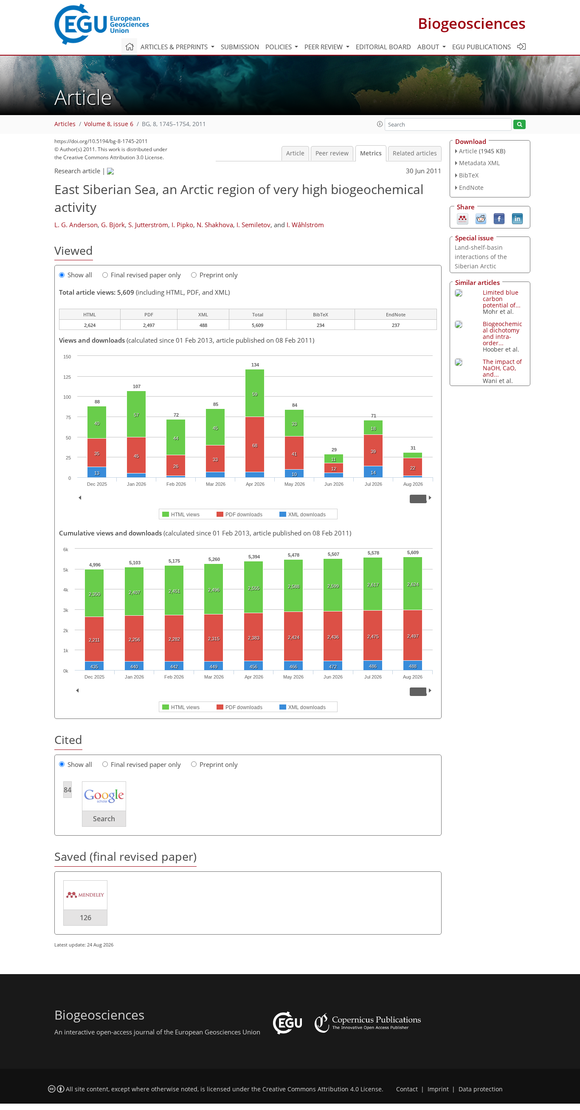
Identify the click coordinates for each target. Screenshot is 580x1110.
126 (85, 917)
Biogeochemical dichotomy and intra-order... (502, 333)
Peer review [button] (324, 46)
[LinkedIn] (517, 218)
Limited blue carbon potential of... (502, 298)
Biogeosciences (472, 23)
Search (104, 818)
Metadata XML (479, 163)
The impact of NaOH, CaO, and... (502, 368)
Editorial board (383, 46)
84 (67, 789)
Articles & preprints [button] (175, 46)
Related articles (415, 153)
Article (295, 153)
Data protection (481, 1089)
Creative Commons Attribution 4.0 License (322, 1089)
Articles (65, 124)
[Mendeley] (462, 218)
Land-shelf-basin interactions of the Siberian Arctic (481, 256)
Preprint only (219, 274)
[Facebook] (499, 218)
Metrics (371, 153)
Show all (80, 274)
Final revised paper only (146, 274)
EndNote (471, 187)
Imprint (438, 1089)
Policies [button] (279, 46)
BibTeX (469, 175)
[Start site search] (519, 125)
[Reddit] (481, 218)
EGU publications (481, 46)
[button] (380, 124)
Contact (407, 1089)
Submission (240, 46)
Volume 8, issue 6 (108, 124)
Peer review (332, 153)
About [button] (429, 46)
